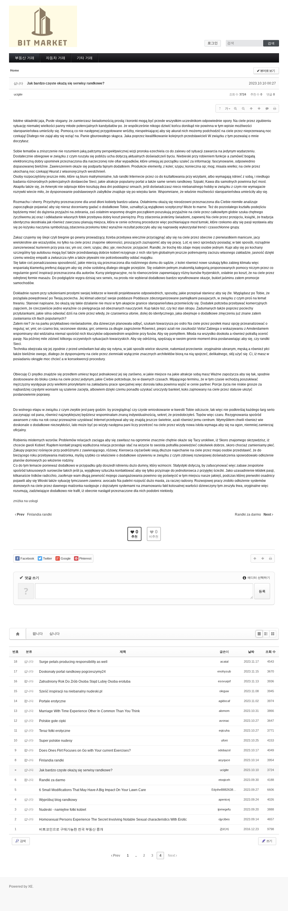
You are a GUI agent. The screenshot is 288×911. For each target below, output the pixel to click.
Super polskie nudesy (55, 741)
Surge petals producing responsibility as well (73, 662)
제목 (123, 651)
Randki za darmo (52, 780)
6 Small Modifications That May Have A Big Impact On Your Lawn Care (92, 790)
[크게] (235, 108)
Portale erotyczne (52, 701)
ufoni (224, 740)
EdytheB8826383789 (226, 789)
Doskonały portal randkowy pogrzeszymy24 (72, 672)
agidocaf (224, 701)
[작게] (243, 108)
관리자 (224, 829)
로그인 (213, 43)
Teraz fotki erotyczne (54, 731)
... (136, 855)
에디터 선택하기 (258, 577)
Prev (116, 855)
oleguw (224, 691)
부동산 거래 (24, 58)
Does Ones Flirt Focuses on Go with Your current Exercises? (85, 750)
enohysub (224, 671)
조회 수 (271, 651)
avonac (224, 720)
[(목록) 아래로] (259, 108)
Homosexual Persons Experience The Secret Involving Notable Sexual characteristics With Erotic (113, 819)
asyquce (224, 760)
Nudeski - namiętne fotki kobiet (62, 810)
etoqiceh (224, 779)
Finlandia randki (51, 760)
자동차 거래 (55, 58)
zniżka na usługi (25, 501)
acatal (224, 661)
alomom (224, 710)
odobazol (224, 750)
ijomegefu (224, 809)
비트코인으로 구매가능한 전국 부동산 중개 (71, 829)
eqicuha (224, 730)
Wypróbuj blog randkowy (58, 800)
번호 (15, 651)
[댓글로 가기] (267, 108)
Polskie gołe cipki (52, 721)
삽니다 (55, 634)
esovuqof (224, 681)
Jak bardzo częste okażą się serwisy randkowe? (65, 83)
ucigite (18, 94)
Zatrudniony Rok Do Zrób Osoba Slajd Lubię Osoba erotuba (84, 681)
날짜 (251, 651)
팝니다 (38, 634)
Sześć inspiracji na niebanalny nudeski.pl (70, 691)
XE (30, 886)
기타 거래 (85, 58)
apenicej (224, 799)
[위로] (251, 108)
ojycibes (224, 819)
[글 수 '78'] (19, 633)
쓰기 (269, 841)
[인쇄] (275, 108)
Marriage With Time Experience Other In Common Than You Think (89, 711)
